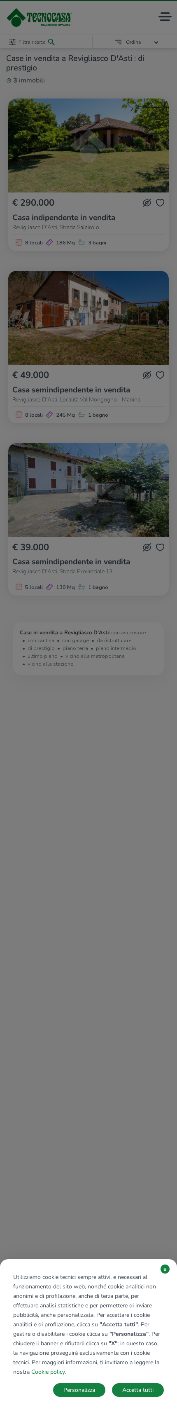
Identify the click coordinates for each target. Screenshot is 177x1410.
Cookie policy (48, 1372)
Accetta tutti (138, 1390)
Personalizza (79, 1390)
